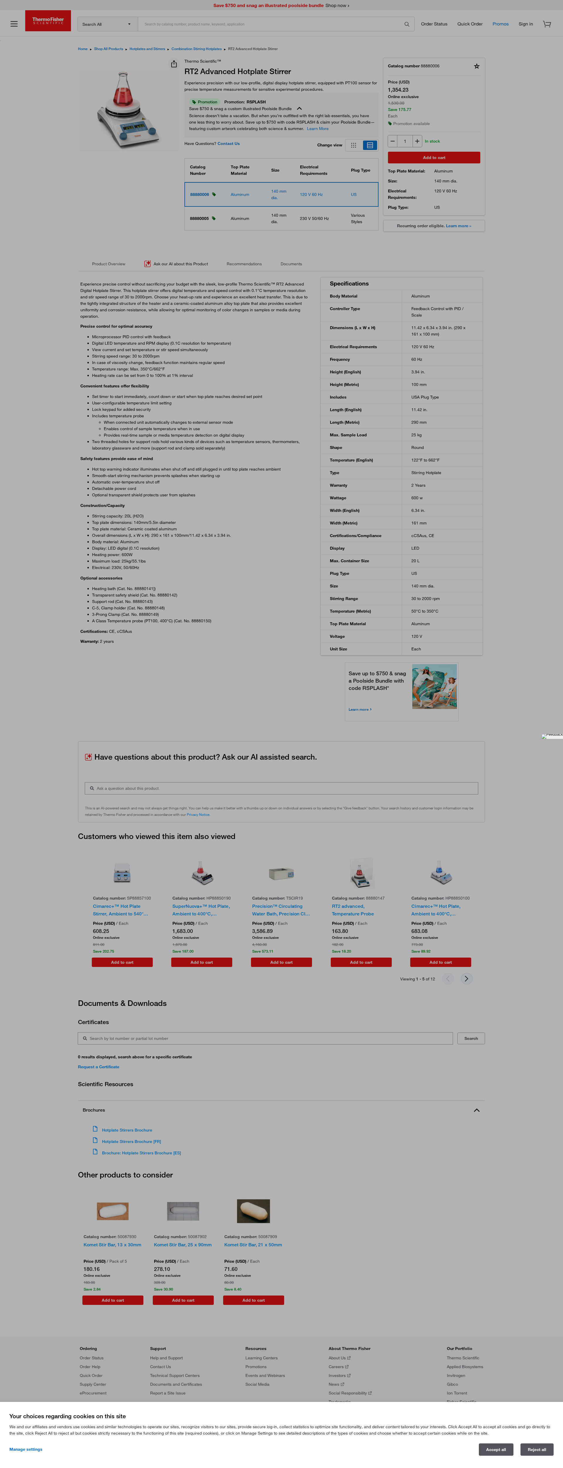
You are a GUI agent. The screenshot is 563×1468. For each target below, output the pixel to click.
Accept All (496, 1449)
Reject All (537, 1449)
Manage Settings (26, 1449)
